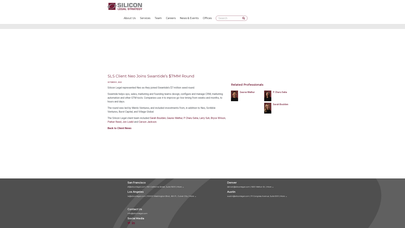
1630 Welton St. (258, 187)
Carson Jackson (147, 121)
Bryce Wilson (218, 118)
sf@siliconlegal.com (136, 187)
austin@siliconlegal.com (238, 196)
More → (180, 187)
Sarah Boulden (158, 118)
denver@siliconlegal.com (238, 187)
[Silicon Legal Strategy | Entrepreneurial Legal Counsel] (202, 6)
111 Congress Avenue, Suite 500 (265, 196)
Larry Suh (204, 118)
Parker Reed (114, 121)
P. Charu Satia (191, 118)
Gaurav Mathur (174, 118)
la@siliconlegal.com (137, 196)
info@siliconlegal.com (137, 213)
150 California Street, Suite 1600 (161, 187)
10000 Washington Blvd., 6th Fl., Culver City (167, 196)
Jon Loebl (128, 121)
